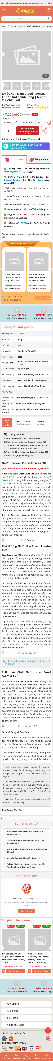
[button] (26, 1004)
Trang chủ (5, 26)
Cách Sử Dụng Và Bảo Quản (19, 455)
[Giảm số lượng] (3, 130)
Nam (37, 105)
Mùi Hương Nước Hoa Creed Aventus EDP (26, 442)
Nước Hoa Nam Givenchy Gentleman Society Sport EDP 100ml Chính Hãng (38, 958)
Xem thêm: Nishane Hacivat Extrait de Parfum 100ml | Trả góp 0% (28, 447)
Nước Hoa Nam (18, 26)
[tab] (26, 833)
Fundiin (17, 180)
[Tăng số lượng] (13, 130)
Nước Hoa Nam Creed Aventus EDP (23, 438)
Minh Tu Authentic (13, 767)
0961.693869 (22, 222)
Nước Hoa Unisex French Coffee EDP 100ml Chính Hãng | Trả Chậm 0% (16, 276)
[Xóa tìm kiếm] (48, 19)
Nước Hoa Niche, (29, 234)
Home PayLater (10, 171)
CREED (17, 105)
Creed (5, 480)
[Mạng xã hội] (48, 1038)
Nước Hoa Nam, (17, 234)
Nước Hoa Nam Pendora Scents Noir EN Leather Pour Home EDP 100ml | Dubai (39, 276)
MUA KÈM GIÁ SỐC (21, 243)
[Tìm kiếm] (4, 19)
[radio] (37, 107)
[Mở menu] (4, 10)
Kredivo (7, 180)
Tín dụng (38, 180)
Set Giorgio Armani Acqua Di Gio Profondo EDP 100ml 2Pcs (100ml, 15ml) (13, 958)
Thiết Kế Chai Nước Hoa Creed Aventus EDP (27, 452)
